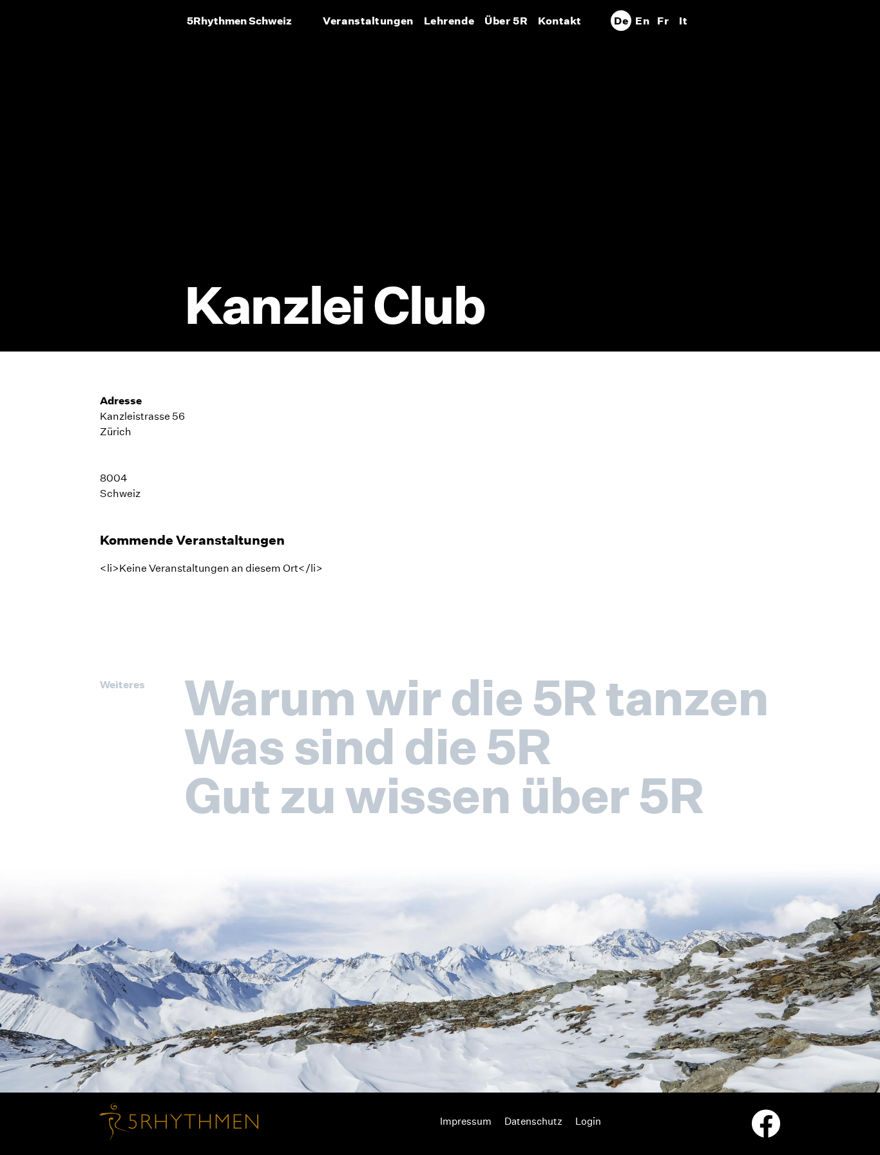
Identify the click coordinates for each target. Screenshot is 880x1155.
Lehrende (449, 20)
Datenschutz (533, 1121)
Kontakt (560, 20)
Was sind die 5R (367, 746)
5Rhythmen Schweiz (239, 20)
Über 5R (506, 20)
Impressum (466, 1121)
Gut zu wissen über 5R (443, 795)
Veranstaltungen (368, 20)
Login (588, 1121)
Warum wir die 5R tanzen (476, 697)
